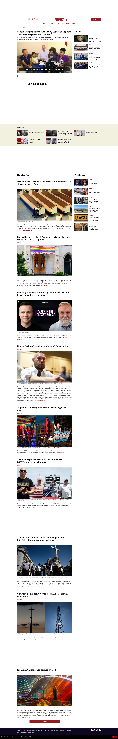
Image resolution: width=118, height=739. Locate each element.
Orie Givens (23, 75)
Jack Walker (20, 599)
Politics (44, 23)
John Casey (20, 465)
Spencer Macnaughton (21, 298)
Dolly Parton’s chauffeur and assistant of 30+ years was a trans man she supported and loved (95, 41)
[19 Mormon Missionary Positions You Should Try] (79, 133)
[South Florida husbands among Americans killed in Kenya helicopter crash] (81, 209)
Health (59, 23)
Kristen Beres (47, 447)
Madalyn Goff (20, 672)
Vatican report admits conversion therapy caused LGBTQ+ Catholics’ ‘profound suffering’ (41, 538)
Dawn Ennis (20, 187)
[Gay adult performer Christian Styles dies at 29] (81, 191)
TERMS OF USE (62, 730)
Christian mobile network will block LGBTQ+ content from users (42, 595)
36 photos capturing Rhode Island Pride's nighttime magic (42, 409)
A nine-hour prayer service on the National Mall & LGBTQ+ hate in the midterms (41, 461)
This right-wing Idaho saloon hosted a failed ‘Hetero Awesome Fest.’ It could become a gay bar (94, 50)
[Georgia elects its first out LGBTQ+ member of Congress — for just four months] (81, 56)
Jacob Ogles (20, 542)
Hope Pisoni (33, 298)
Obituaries (91, 188)
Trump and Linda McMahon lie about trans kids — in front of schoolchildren (94, 202)
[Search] (89, 19)
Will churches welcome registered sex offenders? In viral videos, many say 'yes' (44, 183)
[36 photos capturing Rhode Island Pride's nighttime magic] (44, 431)
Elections (91, 53)
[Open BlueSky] (32, 19)
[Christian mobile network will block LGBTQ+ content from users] (44, 617)
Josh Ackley (20, 349)
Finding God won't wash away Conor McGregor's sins (42, 346)
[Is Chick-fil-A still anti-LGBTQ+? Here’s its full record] (22, 141)
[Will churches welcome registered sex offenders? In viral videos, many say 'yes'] (44, 204)
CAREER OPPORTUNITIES (31, 730)
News (52, 23)
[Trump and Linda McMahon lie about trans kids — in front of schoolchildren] (81, 200)
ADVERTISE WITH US (39, 730)
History (67, 23)
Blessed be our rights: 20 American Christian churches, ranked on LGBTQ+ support (43, 238)
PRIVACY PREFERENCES (54, 730)
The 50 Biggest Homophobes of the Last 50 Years (36, 133)
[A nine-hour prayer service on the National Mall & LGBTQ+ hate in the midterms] (44, 483)
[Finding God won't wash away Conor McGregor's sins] (44, 367)
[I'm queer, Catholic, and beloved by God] (44, 690)
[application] (44, 57)
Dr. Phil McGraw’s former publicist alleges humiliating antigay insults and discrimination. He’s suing (94, 230)
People (90, 36)
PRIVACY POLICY (47, 730)
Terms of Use (33, 736)
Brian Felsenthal (53, 447)
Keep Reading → (27, 230)
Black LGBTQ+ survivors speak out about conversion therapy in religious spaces (65, 133)
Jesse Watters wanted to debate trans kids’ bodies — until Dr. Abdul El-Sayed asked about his (95, 185)
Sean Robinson (28, 298)
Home (18, 27)
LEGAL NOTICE (68, 730)
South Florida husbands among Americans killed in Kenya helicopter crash (94, 211)
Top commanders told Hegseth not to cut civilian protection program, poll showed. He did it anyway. (94, 67)
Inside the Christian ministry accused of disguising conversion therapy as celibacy (65, 142)
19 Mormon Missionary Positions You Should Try (92, 133)
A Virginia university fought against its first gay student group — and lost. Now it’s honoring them (94, 220)
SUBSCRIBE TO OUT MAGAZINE (20, 19)
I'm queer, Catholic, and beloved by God (36, 669)
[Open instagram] (37, 19)
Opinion (74, 23)
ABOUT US (23, 730)
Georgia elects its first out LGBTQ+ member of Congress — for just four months (95, 58)
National (90, 62)
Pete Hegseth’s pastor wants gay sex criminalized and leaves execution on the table (43, 294)
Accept (114, 736)
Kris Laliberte (58, 447)
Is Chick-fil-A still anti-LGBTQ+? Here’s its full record (35, 141)
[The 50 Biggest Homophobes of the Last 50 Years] (22, 133)
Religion (26, 27)
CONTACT (18, 730)
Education (91, 215)
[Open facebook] (29, 19)
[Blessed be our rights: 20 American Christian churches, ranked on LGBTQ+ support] (44, 260)
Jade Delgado (20, 413)
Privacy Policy (24, 736)
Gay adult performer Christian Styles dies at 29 (94, 192)
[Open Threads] (35, 19)
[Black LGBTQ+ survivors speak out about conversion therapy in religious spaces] (51, 133)
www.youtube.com (25, 332)
